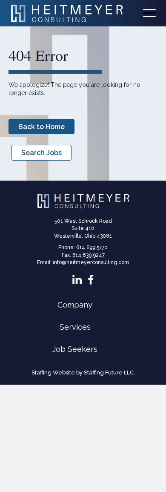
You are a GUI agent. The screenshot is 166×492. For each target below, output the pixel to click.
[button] (41, 126)
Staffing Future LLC (109, 372)
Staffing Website (53, 372)
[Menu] (149, 13)
